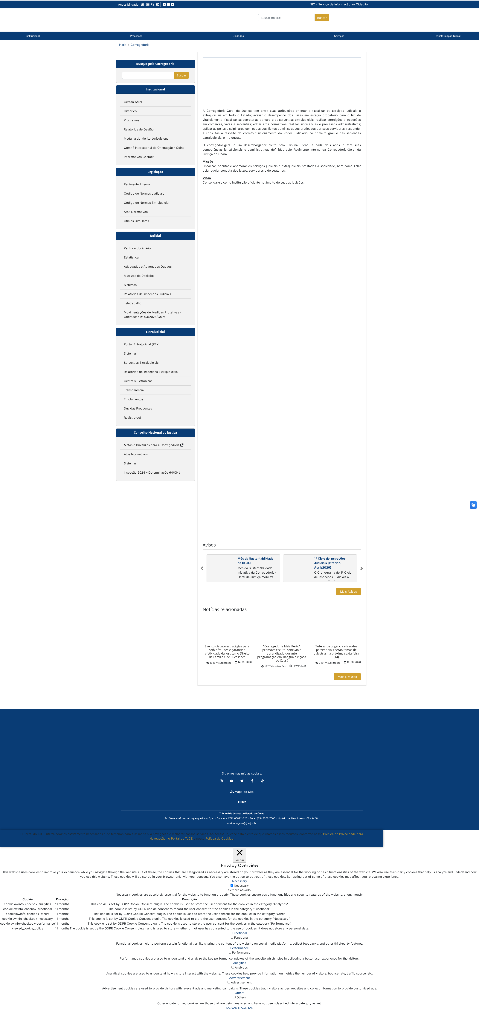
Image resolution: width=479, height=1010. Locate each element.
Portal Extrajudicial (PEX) (142, 344)
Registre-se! (132, 417)
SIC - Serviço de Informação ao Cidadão (313, 4)
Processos (136, 35)
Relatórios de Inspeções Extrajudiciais (151, 372)
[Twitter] (242, 781)
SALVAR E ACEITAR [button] (239, 1008)
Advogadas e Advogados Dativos (148, 266)
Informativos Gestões (139, 157)
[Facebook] (253, 781)
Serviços (339, 35)
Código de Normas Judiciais (144, 193)
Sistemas (130, 285)
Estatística (131, 257)
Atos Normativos (136, 212)
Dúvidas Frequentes (138, 408)
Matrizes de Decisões (139, 276)
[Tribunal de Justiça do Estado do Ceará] (141, 18)
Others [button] (239, 993)
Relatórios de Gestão (139, 129)
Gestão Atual (133, 102)
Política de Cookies (219, 838)
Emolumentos (133, 399)
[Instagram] (222, 781)
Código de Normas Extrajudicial (146, 202)
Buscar (322, 18)
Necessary (241, 885)
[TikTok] (262, 781)
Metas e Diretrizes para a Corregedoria (151, 445)
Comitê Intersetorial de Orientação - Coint (154, 148)
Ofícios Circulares (136, 221)
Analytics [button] (239, 963)
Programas (131, 120)
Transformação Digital (447, 35)
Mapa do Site (244, 792)
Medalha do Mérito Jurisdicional (146, 138)
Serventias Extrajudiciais (141, 362)
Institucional (33, 35)
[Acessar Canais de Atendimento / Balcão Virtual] (468, 996)
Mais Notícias (347, 677)
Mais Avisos (348, 591)
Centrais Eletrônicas (138, 381)
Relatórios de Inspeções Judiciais (147, 294)
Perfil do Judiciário (137, 248)
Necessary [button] (239, 881)
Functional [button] (239, 933)
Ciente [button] (190, 843)
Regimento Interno (137, 184)
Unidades (238, 35)
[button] (142, 4)
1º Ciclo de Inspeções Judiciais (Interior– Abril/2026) (330, 563)
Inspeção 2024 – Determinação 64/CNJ (152, 472)
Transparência (134, 390)
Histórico (130, 111)
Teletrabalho (132, 303)
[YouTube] (232, 781)
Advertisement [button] (239, 978)
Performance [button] (239, 948)
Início (122, 45)
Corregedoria (140, 45)
